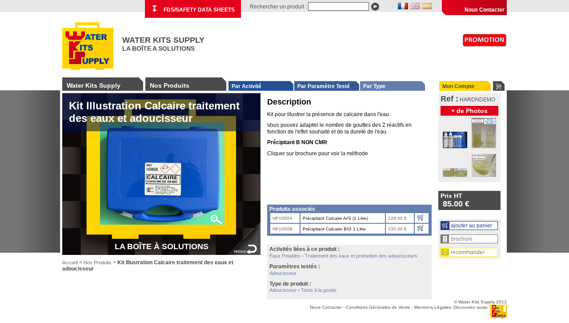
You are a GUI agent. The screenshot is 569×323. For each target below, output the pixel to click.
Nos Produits (169, 85)
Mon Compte (458, 86)
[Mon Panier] (499, 86)
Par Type (374, 86)
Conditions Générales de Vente (378, 307)
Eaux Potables (285, 255)
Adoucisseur (283, 273)
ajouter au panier (471, 225)
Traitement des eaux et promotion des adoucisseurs (361, 255)
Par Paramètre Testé (323, 86)
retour (240, 251)
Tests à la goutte (319, 290)
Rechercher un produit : (278, 7)
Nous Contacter (485, 10)
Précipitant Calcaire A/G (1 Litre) (335, 218)
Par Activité (246, 86)
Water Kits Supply (93, 85)
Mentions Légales (432, 307)
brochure (462, 239)
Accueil (70, 262)
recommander (468, 252)
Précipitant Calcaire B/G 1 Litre (334, 228)
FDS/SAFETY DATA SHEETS (193, 8)
